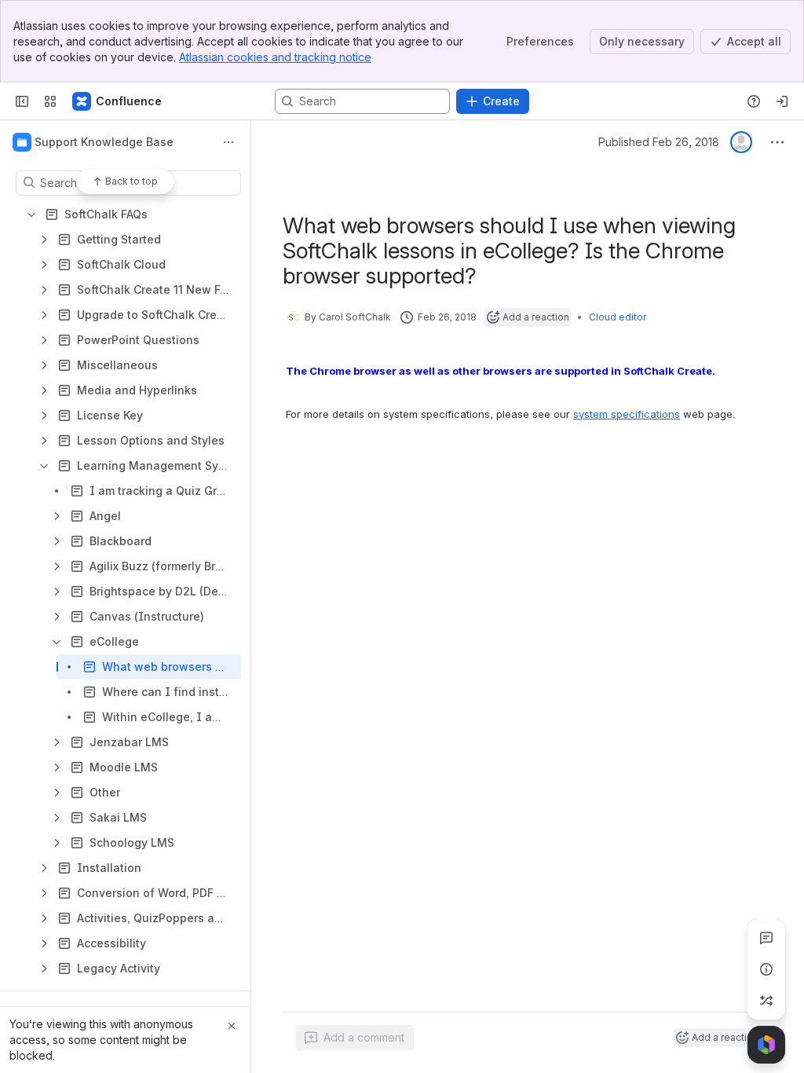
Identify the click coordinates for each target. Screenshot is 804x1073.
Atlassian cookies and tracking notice (275, 57)
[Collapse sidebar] (22, 101)
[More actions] (228, 142)
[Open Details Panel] (766, 969)
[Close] (231, 1025)
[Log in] (782, 101)
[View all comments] (766, 937)
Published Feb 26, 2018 (658, 141)
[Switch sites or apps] (50, 101)
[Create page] (766, 1000)
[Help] (753, 101)
